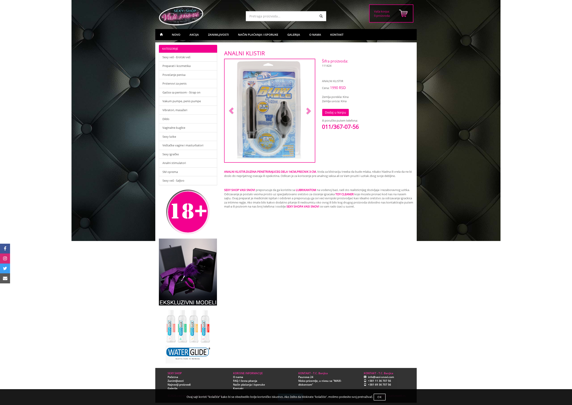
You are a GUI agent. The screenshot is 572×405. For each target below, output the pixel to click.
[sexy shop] (199, 15)
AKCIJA (194, 35)
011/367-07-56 (340, 126)
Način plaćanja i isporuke (249, 384)
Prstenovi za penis (174, 83)
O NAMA (315, 35)
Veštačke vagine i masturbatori (182, 145)
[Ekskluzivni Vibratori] (188, 272)
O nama (238, 377)
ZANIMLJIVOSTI (218, 35)
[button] (231, 110)
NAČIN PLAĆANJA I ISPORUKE (258, 35)
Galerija (172, 388)
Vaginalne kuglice (173, 128)
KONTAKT (336, 35)
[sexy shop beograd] (161, 34)
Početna (173, 377)
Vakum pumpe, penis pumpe (181, 101)
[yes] (321, 16)
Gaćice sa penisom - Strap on (181, 92)
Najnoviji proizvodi (179, 384)
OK (379, 397)
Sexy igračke (170, 154)
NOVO (176, 35)
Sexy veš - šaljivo (173, 181)
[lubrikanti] (188, 334)
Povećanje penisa (173, 75)
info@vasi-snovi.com (381, 377)
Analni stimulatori (174, 163)
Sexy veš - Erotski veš (176, 57)
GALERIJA (293, 35)
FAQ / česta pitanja (245, 381)
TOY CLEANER (344, 194)
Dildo (165, 119)
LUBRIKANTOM (306, 190)
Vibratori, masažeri (174, 110)
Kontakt (238, 388)
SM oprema (170, 172)
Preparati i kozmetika (176, 66)
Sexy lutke (169, 137)
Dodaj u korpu (335, 112)
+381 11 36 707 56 (379, 381)
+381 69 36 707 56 (379, 384)
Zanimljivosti (176, 381)
